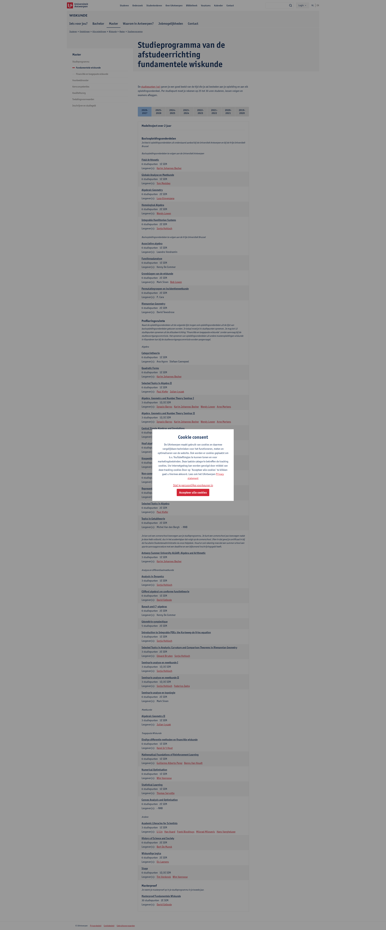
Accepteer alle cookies (193, 492)
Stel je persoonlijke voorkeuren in (193, 485)
